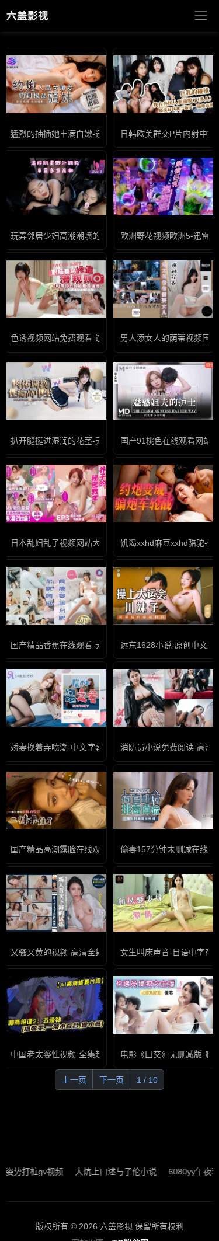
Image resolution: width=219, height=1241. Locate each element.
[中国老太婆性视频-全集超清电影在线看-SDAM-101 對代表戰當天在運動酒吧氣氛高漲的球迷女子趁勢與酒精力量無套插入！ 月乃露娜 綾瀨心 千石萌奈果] (55, 1005)
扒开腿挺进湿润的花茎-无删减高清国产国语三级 (98, 440)
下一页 (111, 1080)
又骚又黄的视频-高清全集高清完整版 (77, 952)
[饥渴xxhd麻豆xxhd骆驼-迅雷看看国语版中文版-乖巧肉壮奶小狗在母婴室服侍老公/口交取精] (164, 493)
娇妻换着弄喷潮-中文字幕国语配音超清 (81, 747)
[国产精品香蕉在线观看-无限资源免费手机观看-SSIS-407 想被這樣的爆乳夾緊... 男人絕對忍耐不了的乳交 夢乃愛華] (55, 596)
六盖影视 (27, 16)
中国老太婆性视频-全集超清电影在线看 (81, 1054)
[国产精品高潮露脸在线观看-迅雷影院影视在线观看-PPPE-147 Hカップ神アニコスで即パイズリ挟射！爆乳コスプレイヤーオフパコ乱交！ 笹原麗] (55, 800)
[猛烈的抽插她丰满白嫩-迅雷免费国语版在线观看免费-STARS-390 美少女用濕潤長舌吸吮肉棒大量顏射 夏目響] (55, 84)
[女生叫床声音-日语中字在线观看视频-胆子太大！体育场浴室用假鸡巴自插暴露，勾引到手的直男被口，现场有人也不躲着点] (164, 903)
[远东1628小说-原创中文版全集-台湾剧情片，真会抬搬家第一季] (164, 596)
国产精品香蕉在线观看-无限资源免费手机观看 (94, 645)
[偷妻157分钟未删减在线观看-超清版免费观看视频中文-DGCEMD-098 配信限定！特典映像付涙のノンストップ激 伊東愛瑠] (164, 800)
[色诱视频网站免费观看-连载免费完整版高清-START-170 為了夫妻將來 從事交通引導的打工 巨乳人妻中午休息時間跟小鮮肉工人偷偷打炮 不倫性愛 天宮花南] (55, 289)
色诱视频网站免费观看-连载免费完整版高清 (90, 338)
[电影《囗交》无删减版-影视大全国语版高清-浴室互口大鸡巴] (164, 1005)
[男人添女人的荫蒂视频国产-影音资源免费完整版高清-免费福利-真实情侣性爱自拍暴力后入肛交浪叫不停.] (164, 289)
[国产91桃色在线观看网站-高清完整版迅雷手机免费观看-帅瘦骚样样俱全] (164, 391)
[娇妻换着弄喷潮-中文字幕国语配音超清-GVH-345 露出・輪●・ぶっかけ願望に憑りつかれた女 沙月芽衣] (55, 698)
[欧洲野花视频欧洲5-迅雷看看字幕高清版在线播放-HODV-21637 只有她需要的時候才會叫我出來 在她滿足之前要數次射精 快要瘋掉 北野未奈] (164, 186)
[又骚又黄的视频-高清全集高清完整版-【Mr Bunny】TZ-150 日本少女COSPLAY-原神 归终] (55, 903)
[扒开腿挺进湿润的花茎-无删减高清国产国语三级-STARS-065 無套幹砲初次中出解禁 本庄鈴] (55, 391)
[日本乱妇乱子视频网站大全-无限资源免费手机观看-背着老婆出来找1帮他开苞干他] (55, 493)
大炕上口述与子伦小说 (102, 1171)
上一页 (74, 1080)
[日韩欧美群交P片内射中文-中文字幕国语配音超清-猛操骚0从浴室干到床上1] (164, 84)
